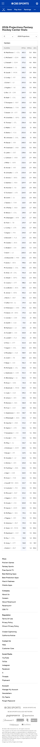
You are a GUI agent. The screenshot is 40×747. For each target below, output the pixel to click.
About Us (5, 594)
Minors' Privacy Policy (10, 626)
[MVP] (34, 719)
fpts (23, 48)
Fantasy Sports (8, 566)
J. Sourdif (7, 483)
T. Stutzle (7, 113)
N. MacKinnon (9, 53)
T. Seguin (7, 348)
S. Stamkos (7, 183)
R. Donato (7, 503)
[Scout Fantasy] (14, 724)
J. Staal (6, 473)
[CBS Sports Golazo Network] (20, 711)
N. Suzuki (7, 73)
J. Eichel (7, 83)
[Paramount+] (8, 720)
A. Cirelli (7, 358)
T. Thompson (8, 103)
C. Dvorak (7, 438)
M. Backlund (8, 533)
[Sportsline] (28, 715)
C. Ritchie (7, 463)
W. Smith (7, 198)
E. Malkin (7, 128)
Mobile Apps (7, 585)
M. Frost (6, 408)
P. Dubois (7, 313)
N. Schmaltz (8, 173)
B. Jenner (7, 293)
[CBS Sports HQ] (29, 707)
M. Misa (6, 443)
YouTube (5, 658)
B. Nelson (7, 213)
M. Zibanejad (8, 218)
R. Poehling (8, 468)
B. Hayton (7, 428)
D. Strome (7, 178)
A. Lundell (7, 338)
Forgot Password (8, 701)
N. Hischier (7, 188)
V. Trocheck (8, 193)
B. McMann (8, 513)
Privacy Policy (7, 622)
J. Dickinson (8, 448)
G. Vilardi (7, 278)
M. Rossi (7, 383)
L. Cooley (7, 228)
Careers (5, 598)
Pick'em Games (8, 563)
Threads (5, 677)
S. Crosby (7, 78)
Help (4, 645)
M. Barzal (7, 143)
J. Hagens (7, 498)
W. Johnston (8, 138)
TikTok (4, 662)
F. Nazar (6, 363)
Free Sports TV (8, 570)
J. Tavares (7, 203)
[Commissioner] (22, 719)
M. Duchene (8, 268)
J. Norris (6, 298)
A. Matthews (8, 108)
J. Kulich (7, 548)
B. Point (6, 223)
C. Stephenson (9, 413)
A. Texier (7, 528)
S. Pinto (6, 343)
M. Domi (7, 478)
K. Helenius (8, 523)
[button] (3, 3)
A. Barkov (7, 133)
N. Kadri (6, 98)
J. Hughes (7, 88)
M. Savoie (7, 508)
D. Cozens (7, 283)
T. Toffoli (7, 303)
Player (6, 48)
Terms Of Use (7, 619)
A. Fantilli (7, 323)
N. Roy (6, 538)
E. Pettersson (8, 308)
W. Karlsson (8, 328)
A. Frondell (7, 333)
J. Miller (6, 163)
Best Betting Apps (9, 574)
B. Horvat (7, 168)
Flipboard (6, 680)
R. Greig (6, 543)
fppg (29, 48)
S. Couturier (8, 488)
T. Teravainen (8, 433)
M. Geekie (7, 243)
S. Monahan (8, 353)
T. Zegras (7, 233)
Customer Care (8, 648)
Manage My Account (10, 690)
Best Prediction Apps (10, 578)
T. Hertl (6, 253)
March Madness (8, 581)
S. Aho (6, 93)
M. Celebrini (8, 68)
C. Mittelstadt (8, 418)
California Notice (8, 635)
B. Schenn (7, 398)
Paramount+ (7, 606)
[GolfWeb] (26, 725)
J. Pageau (7, 518)
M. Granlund (8, 148)
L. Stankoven (8, 373)
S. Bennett (7, 238)
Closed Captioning (9, 632)
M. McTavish (8, 368)
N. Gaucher (8, 423)
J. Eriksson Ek (8, 258)
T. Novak (7, 453)
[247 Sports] (13, 715)
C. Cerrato (7, 318)
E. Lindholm (8, 288)
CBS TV (5, 609)
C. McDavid (8, 58)
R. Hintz (6, 273)
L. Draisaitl (7, 63)
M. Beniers (7, 403)
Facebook (6, 669)
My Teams (6, 697)
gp (34, 48)
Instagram (6, 665)
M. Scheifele (8, 118)
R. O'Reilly (7, 208)
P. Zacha (6, 263)
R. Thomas (7, 123)
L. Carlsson (7, 158)
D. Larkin (7, 153)
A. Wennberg (8, 378)
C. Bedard (7, 248)
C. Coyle (7, 393)
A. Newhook (8, 388)
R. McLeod (7, 493)
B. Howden (7, 458)
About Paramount (9, 602)
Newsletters (7, 693)
